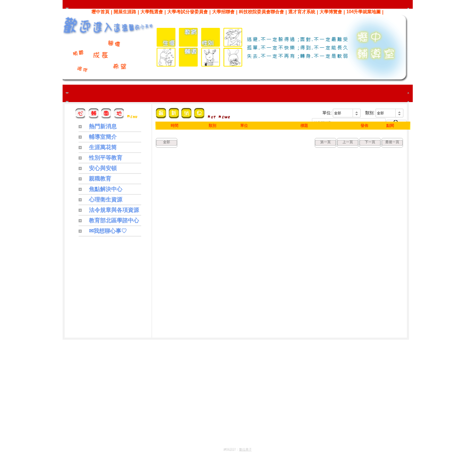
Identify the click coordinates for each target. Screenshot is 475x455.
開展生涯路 (125, 11)
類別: (370, 112)
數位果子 (245, 449)
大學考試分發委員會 (187, 11)
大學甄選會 (151, 11)
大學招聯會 (223, 11)
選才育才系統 (301, 11)
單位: (327, 112)
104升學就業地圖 (363, 11)
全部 (166, 142)
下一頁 (370, 142)
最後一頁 (392, 142)
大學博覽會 (331, 11)
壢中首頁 (100, 11)
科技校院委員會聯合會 (261, 11)
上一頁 (348, 142)
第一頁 (325, 142)
